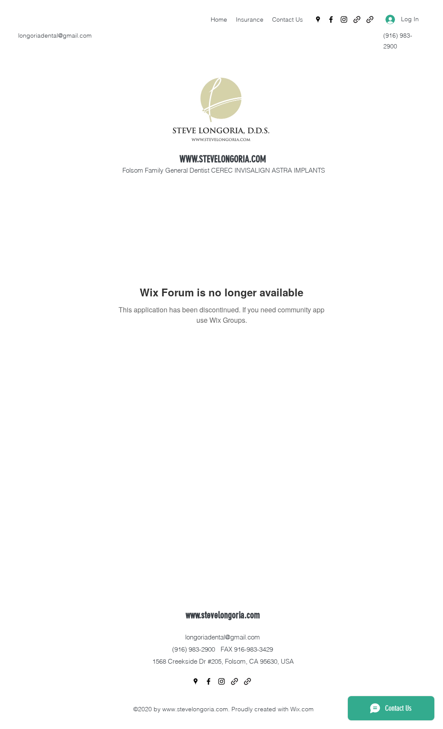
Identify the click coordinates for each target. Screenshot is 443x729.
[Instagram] (344, 19)
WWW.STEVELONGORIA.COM (223, 159)
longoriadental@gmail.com (55, 35)
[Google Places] (318, 19)
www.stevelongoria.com (223, 615)
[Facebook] (331, 19)
